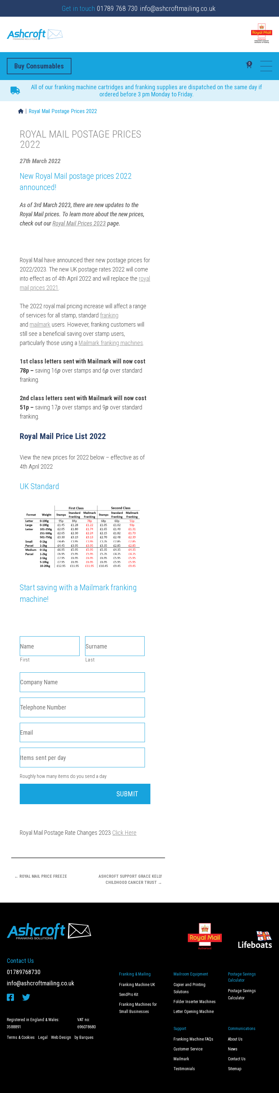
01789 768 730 (117, 8)
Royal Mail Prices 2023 (79, 223)
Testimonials (184, 1068)
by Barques (84, 1037)
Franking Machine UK (137, 984)
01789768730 (23, 971)
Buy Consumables (39, 66)
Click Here (124, 832)
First (25, 660)
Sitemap (234, 1068)
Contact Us (237, 1059)
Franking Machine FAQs (193, 1039)
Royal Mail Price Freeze (40, 876)
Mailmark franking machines (111, 342)
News (232, 1049)
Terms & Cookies (21, 1037)
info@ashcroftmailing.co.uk (177, 8)
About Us (235, 1039)
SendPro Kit (128, 994)
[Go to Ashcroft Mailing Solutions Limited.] (20, 111)
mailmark (40, 324)
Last (90, 660)
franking (109, 315)
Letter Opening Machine (194, 1011)
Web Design (61, 1037)
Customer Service (188, 1049)
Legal (43, 1037)
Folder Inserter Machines (195, 1001)
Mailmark (181, 1059)
